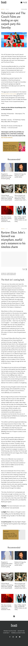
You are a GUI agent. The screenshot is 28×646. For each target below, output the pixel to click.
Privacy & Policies (10, 631)
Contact (6, 633)
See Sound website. (7, 137)
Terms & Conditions (18, 633)
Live (7, 228)
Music (3, 9)
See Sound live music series (8, 94)
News (7, 9)
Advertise (21, 631)
